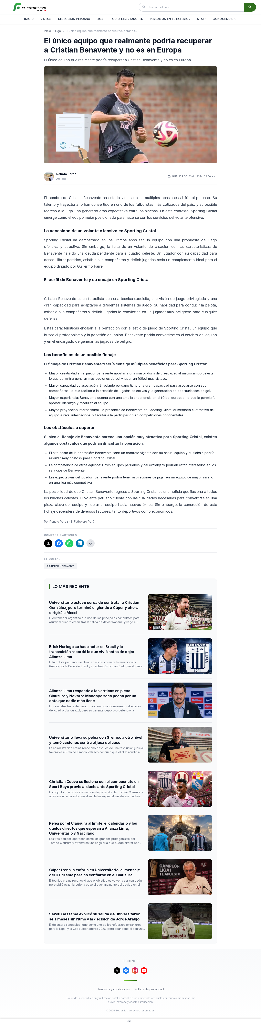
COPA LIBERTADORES (127, 19)
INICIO (29, 19)
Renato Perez (66, 174)
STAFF (201, 19)
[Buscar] (250, 7)
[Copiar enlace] (90, 543)
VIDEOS (46, 19)
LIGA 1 (101, 19)
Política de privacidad (149, 989)
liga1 (58, 31)
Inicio (47, 31)
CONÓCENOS (223, 19)
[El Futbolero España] (30, 7)
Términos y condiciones (113, 989)
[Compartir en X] (48, 543)
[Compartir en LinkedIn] (80, 543)
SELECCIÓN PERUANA (74, 19)
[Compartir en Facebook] (59, 543)
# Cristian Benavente (60, 566)
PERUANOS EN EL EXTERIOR (170, 19)
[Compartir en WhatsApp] (69, 543)
